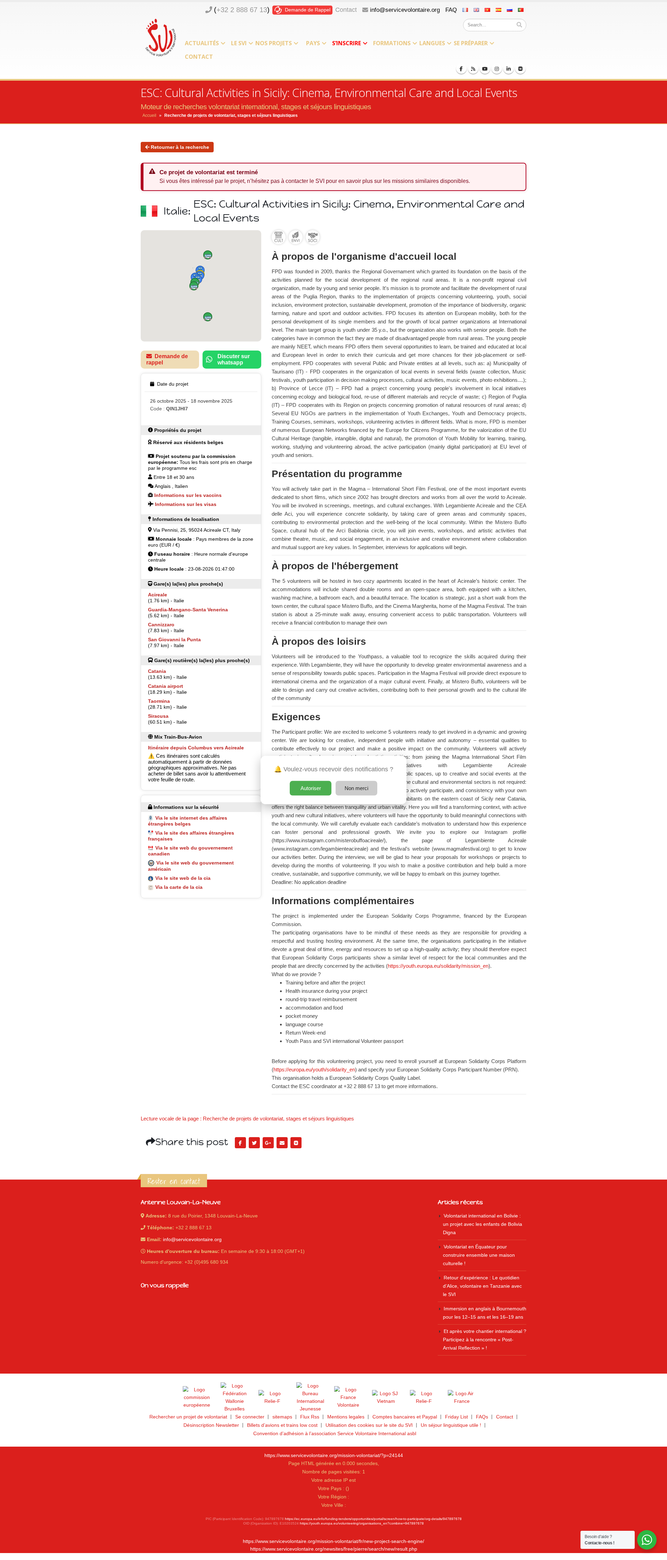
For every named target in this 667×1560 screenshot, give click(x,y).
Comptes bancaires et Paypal (404, 1417)
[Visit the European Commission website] (197, 1397)
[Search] (519, 25)
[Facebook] (461, 68)
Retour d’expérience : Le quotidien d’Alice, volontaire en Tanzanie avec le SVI (482, 1286)
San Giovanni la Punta (174, 639)
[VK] (520, 68)
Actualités (202, 43)
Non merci (356, 788)
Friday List (456, 1417)
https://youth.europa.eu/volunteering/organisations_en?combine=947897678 (362, 1523)
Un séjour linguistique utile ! (451, 1425)
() (242, 10)
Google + (268, 1142)
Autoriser (310, 788)
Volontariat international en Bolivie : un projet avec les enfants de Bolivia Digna (482, 1224)
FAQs (482, 1417)
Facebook (240, 1142)
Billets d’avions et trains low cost (282, 1425)
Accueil (149, 115)
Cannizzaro (161, 624)
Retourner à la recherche (179, 147)
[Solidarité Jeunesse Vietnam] (386, 1397)
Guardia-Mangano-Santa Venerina (188, 609)
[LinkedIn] (508, 68)
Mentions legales (345, 1417)
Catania (157, 671)
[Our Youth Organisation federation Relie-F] (272, 1397)
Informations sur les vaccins (188, 495)
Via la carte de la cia (179, 887)
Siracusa (158, 716)
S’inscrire (346, 43)
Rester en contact (174, 1181)
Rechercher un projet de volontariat (188, 1417)
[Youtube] (485, 68)
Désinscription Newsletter (211, 1425)
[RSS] (473, 68)
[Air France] (462, 1397)
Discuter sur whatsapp (233, 359)
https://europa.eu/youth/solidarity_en (314, 1069)
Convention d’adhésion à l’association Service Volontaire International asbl (334, 1433)
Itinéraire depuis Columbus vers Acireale (196, 747)
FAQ (451, 10)
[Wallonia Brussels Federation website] (234, 1397)
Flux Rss (309, 1417)
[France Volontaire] (348, 1397)
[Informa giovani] (424, 1397)
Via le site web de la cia (183, 878)
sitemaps (282, 1417)
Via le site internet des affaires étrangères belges (187, 821)
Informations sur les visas (185, 504)
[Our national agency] (310, 1397)
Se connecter (249, 1417)
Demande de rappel (167, 359)
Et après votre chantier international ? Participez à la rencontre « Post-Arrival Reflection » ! (484, 1340)
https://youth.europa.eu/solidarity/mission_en (438, 966)
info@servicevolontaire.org (405, 10)
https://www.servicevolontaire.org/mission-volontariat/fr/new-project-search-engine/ (333, 1541)
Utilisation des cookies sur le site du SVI (369, 1425)
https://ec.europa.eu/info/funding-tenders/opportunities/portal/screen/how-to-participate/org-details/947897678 (373, 1519)
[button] (207, 254)
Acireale (157, 594)
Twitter (254, 1142)
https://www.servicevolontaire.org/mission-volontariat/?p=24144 (333, 1455)
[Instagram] (497, 68)
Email (282, 1142)
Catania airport (165, 686)
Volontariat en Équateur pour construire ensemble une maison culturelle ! (479, 1255)
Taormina (159, 701)
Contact (346, 9)
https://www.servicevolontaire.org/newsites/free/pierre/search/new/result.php (333, 1549)
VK (296, 1142)
